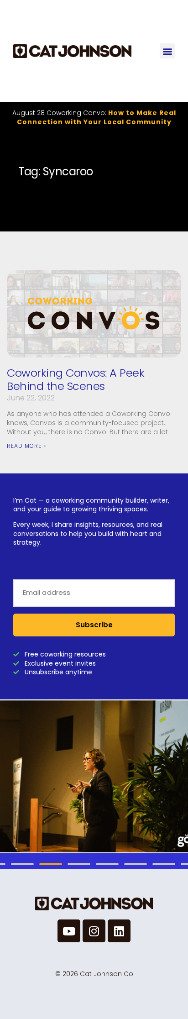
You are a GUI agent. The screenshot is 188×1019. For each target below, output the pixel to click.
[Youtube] (68, 930)
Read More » (26, 446)
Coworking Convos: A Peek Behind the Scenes (75, 379)
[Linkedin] (119, 930)
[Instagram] (94, 930)
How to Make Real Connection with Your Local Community (96, 117)
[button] (167, 50)
